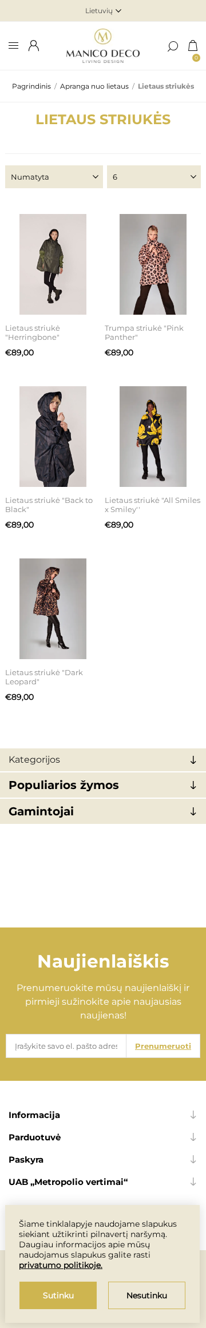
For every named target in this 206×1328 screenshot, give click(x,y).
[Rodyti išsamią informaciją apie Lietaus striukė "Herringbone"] (53, 264)
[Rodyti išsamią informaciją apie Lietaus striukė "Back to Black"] (53, 436)
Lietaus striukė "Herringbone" (32, 332)
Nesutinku (146, 1295)
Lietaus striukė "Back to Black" (49, 504)
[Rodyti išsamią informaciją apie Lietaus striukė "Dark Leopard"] (53, 608)
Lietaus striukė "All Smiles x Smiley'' (152, 504)
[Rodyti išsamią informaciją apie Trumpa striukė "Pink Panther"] (153, 264)
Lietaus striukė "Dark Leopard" (44, 677)
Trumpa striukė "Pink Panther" (144, 332)
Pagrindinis (31, 86)
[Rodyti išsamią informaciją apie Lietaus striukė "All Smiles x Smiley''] (153, 436)
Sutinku (58, 1295)
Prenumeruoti (163, 1045)
